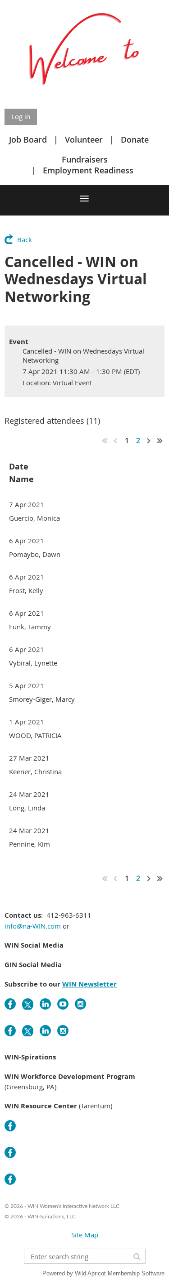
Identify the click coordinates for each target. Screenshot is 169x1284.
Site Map (84, 1234)
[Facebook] (10, 1004)
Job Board (28, 139)
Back (24, 239)
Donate (135, 139)
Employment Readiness (88, 170)
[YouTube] (63, 1004)
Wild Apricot (90, 1273)
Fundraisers (85, 159)
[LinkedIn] (45, 1004)
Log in (20, 116)
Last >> (159, 440)
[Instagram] (80, 1004)
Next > (149, 440)
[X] (27, 1004)
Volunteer (84, 139)
